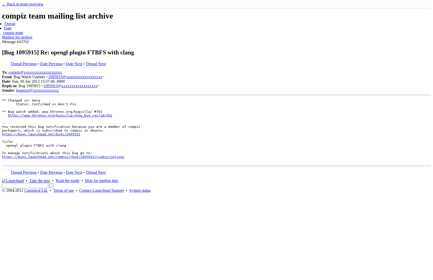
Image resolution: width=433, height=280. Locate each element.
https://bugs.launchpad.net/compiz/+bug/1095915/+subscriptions (63, 157)
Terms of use (63, 190)
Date (8, 28)
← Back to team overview (23, 4)
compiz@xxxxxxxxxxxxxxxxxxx (35, 72)
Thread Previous (24, 64)
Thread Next (96, 64)
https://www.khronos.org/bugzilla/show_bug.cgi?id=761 (60, 115)
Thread (9, 24)
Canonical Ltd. (36, 190)
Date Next (74, 64)
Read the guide (67, 180)
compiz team (13, 33)
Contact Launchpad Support (101, 190)
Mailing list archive (17, 37)
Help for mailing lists (101, 180)
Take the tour (39, 180)
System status (140, 190)
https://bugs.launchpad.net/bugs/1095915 (41, 134)
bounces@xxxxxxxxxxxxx (37, 90)
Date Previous (51, 64)
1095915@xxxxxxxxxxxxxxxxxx (75, 77)
